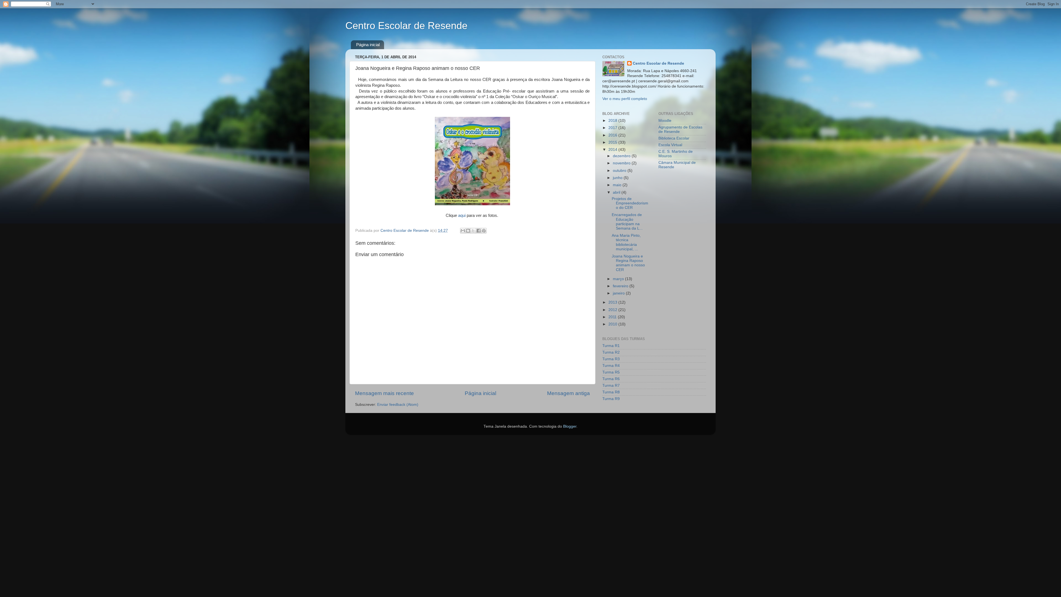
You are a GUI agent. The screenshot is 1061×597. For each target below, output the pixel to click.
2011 (613, 317)
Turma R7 (611, 385)
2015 (613, 142)
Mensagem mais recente (384, 393)
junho (618, 178)
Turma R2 (611, 352)
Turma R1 (611, 346)
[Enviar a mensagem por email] (463, 230)
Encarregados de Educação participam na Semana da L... (627, 221)
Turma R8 (611, 392)
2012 (613, 310)
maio (618, 185)
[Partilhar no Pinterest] (484, 230)
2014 (613, 150)
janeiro (619, 293)
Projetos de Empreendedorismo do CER (630, 203)
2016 (613, 135)
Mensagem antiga (568, 393)
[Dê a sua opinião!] (468, 230)
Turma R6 (611, 379)
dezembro (622, 156)
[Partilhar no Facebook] (478, 230)
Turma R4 (611, 366)
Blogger (569, 426)
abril (617, 192)
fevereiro (621, 286)
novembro (622, 163)
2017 (613, 128)
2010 (613, 324)
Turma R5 (611, 372)
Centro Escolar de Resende (406, 25)
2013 (613, 302)
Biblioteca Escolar (673, 138)
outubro (620, 171)
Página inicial (368, 44)
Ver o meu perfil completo (624, 99)
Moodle (664, 121)
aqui (462, 215)
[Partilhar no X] (473, 230)
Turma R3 (611, 359)
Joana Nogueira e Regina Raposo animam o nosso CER (628, 263)
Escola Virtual (670, 145)
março (619, 279)
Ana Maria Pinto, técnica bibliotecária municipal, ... (626, 242)
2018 (613, 121)
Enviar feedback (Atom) (397, 405)
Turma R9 (611, 399)
